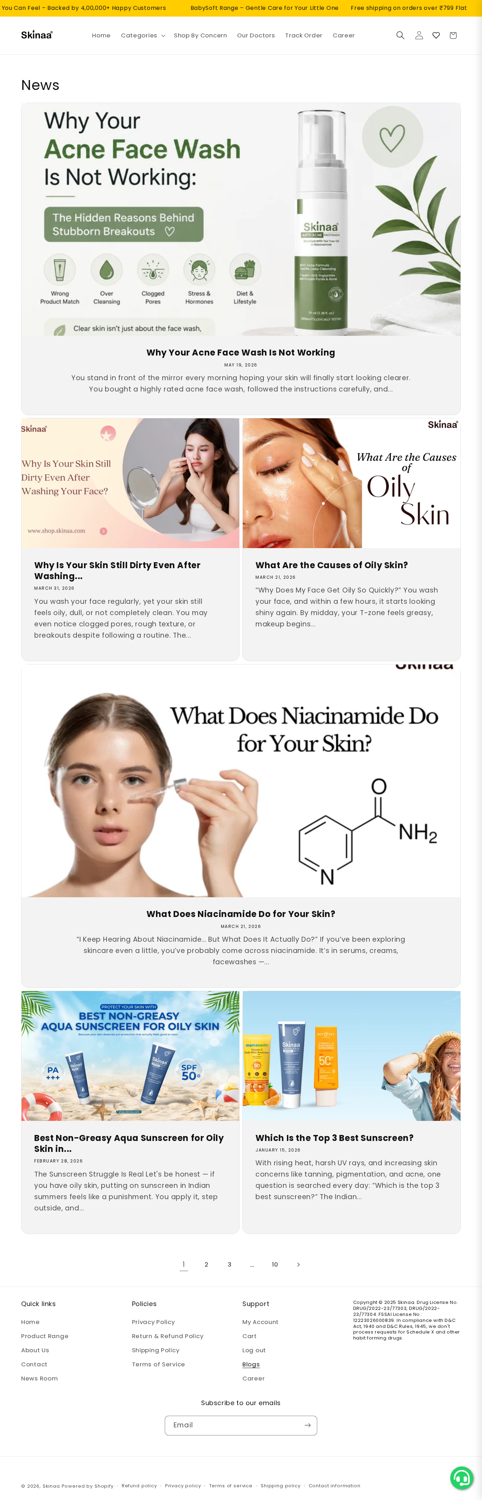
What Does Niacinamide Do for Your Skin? (240, 914)
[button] (142, 35)
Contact (34, 1364)
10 (275, 1264)
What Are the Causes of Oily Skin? (331, 565)
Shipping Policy (156, 1350)
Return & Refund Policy (168, 1336)
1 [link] (183, 1264)
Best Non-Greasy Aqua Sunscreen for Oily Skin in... (129, 1143)
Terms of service (231, 1485)
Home (30, 1322)
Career (253, 1378)
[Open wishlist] (436, 35)
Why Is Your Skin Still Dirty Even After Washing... (117, 571)
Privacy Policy (153, 1322)
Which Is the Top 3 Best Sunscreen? (334, 1137)
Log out (254, 1350)
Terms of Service (159, 1364)
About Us (35, 1350)
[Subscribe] (307, 1425)
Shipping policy (281, 1485)
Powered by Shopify (88, 1486)
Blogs (251, 1364)
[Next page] (298, 1264)
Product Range (44, 1336)
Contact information (335, 1485)
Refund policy (139, 1485)
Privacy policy (183, 1485)
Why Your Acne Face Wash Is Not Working (241, 352)
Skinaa (51, 1486)
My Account (260, 1322)
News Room (39, 1378)
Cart (249, 1336)
